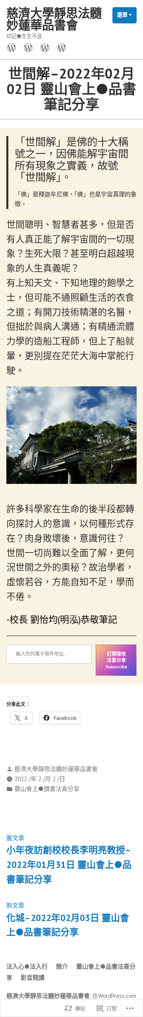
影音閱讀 (32, 977)
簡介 (62, 966)
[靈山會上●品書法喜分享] (45, 47)
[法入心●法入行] (13, 47)
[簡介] (28, 47)
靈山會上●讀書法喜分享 (46, 788)
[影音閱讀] (60, 47)
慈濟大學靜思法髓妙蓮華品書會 (54, 19)
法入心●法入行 (27, 966)
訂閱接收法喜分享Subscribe (116, 660)
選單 (127, 17)
